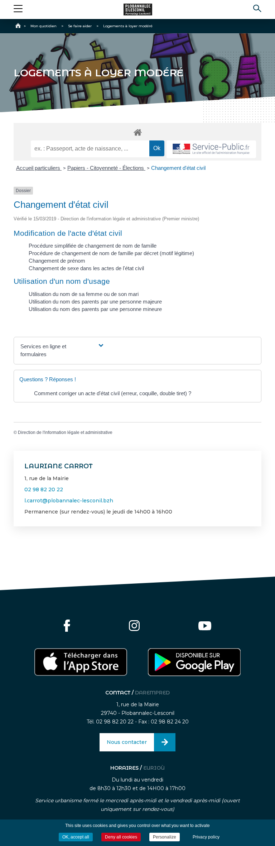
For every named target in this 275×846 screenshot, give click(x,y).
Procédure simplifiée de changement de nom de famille (92, 246)
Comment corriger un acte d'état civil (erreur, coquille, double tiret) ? (112, 393)
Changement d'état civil (178, 168)
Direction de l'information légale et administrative (65, 432)
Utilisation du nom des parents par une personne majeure (95, 301)
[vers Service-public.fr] (211, 149)
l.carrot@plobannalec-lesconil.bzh (68, 500)
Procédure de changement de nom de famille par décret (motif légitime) (111, 253)
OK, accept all (75, 837)
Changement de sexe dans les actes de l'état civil (86, 268)
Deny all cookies (121, 837)
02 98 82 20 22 (43, 489)
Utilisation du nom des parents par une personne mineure (95, 309)
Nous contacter (127, 742)
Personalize (164, 837)
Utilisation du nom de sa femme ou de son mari (84, 294)
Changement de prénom (57, 261)
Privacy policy (206, 837)
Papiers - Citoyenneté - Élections (106, 168)
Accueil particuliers (39, 168)
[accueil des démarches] (137, 132)
